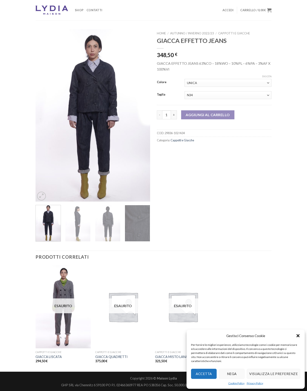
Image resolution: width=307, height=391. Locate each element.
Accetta (204, 374)
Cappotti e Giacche (234, 33)
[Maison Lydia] (52, 10)
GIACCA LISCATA (49, 357)
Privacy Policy (255, 383)
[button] (298, 335)
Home (161, 33)
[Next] (142, 115)
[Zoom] (41, 196)
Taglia (161, 94)
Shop (79, 10)
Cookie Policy (236, 383)
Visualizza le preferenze (273, 374)
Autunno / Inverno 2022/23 (192, 33)
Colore (162, 82)
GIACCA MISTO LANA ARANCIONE (181, 357)
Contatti (94, 10)
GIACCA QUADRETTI (111, 357)
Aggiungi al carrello (208, 115)
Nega (232, 374)
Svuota (266, 76)
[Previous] (43, 115)
